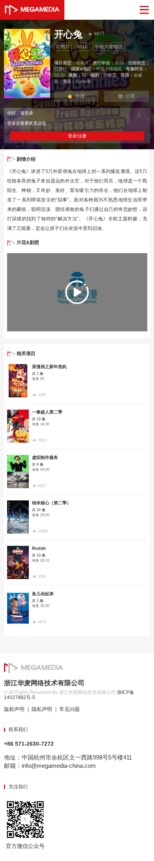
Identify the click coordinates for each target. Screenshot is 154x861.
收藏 (80, 96)
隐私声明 (42, 709)
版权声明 (14, 709)
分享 (130, 96)
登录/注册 (77, 135)
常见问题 (69, 709)
